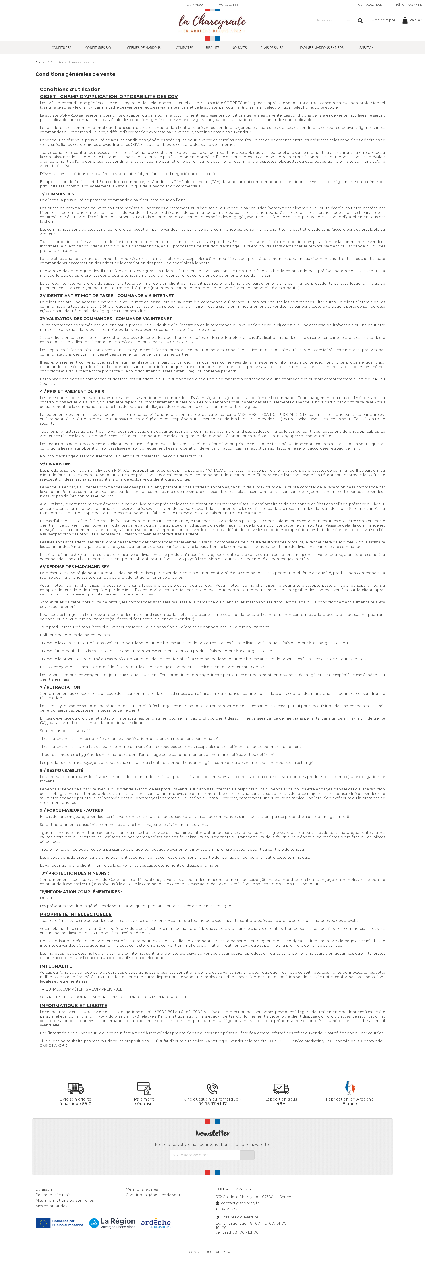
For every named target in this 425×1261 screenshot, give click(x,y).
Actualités (228, 4)
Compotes (184, 48)
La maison (196, 4)
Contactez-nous (370, 4)
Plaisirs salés (271, 48)
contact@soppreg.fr (240, 1203)
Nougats (239, 48)
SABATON (366, 48)
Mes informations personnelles (64, 1200)
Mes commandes (51, 1206)
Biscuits (213, 48)
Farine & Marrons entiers (321, 48)
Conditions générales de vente (154, 1195)
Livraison (43, 1189)
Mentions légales (142, 1189)
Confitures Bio (98, 48)
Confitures (61, 48)
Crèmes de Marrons (144, 48)
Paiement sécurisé (52, 1195)
